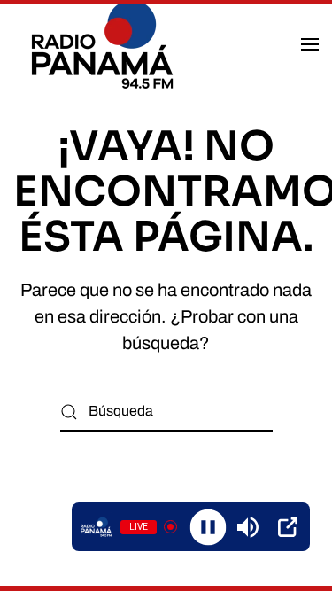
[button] (310, 44)
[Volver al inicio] (105, 44)
